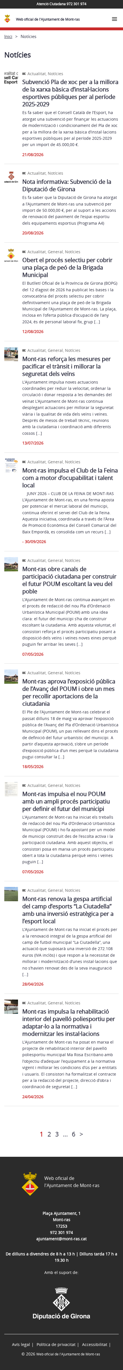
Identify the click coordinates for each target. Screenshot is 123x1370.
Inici (8, 36)
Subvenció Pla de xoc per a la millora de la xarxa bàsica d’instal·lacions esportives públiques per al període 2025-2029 (70, 93)
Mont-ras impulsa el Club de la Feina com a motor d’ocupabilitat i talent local (70, 477)
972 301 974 (61, 1232)
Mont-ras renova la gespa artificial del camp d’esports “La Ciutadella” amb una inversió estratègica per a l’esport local (68, 910)
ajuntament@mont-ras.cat (61, 1238)
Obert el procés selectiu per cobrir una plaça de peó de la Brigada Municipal (67, 267)
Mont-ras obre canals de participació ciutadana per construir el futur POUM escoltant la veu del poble (69, 580)
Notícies (55, 73)
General (55, 251)
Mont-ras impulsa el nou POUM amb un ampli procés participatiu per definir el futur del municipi (66, 801)
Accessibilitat (94, 1344)
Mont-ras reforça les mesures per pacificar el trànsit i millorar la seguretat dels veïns (66, 366)
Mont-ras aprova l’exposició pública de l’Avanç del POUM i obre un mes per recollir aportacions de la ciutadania (68, 692)
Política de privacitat (56, 1344)
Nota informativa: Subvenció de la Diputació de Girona (66, 185)
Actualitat (36, 73)
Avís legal (21, 1344)
